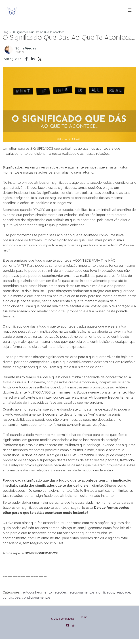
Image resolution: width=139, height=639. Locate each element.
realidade (123, 592)
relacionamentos (81, 592)
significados (105, 592)
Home (83, 616)
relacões (60, 592)
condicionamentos (36, 597)
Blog (5, 32)
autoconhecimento (37, 592)
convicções (11, 597)
